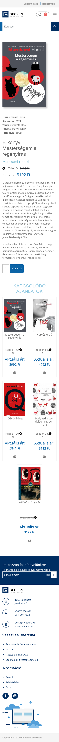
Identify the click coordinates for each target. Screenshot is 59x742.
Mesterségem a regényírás (14, 336)
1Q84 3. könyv (14, 418)
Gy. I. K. (10, 649)
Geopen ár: (9, 175)
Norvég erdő (44, 334)
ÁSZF (8, 687)
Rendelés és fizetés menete (21, 644)
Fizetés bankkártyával (17, 654)
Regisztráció (48, 3)
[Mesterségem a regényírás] (15, 315)
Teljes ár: (13, 168)
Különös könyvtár (29, 502)
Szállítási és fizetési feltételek (22, 659)
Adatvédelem (13, 682)
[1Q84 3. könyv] (14, 399)
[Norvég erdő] (44, 315)
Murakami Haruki (15, 162)
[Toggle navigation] (54, 15)
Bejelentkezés (31, 3)
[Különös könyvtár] (30, 483)
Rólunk (9, 677)
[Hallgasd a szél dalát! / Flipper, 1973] (44, 399)
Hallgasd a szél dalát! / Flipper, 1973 (44, 421)
